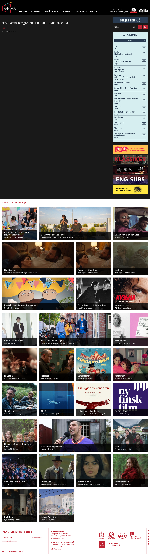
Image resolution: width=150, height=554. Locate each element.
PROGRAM (23, 11)
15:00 (116, 90)
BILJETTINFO (36, 11)
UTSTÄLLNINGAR (51, 11)
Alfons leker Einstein (122, 62)
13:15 (116, 71)
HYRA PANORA (81, 11)
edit (3, 28)
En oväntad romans (122, 83)
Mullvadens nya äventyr (123, 54)
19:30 (116, 125)
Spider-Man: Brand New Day (125, 88)
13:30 (116, 79)
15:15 (115, 95)
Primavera (118, 93)
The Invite (118, 106)
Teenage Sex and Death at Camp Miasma (124, 134)
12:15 (115, 56)
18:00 (116, 119)
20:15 (116, 138)
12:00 (116, 48)
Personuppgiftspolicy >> (9, 541)
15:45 (116, 103)
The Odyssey (119, 123)
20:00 (116, 130)
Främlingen (118, 117)
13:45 (116, 85)
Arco (116, 46)
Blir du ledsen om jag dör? (124, 112)
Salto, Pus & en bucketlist (124, 77)
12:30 (116, 64)
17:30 (116, 108)
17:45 (116, 114)
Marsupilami (119, 69)
